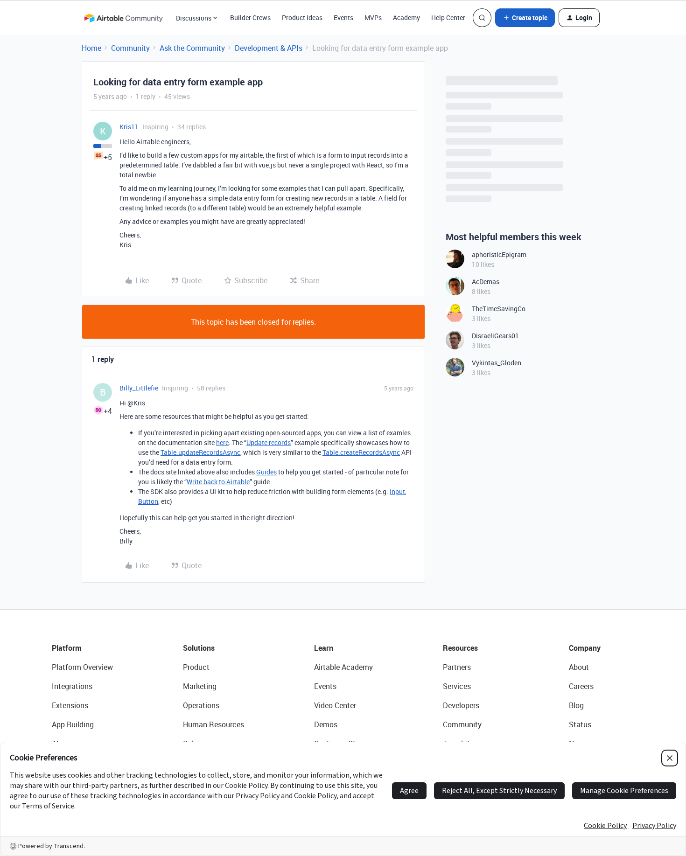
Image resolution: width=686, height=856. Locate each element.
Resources (460, 648)
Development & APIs (268, 48)
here (222, 442)
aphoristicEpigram (499, 254)
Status (580, 724)
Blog (576, 705)
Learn (323, 648)
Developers (461, 705)
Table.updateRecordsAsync (200, 452)
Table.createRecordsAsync (361, 452)
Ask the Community (192, 48)
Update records (268, 442)
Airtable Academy (343, 667)
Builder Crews (250, 17)
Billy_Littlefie (138, 387)
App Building (73, 724)
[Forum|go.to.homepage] (123, 17)
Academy (406, 17)
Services (457, 686)
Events (343, 17)
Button (148, 501)
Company (585, 648)
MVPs (373, 17)
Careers (581, 686)
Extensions (70, 705)
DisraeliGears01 (495, 335)
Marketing (200, 686)
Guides (266, 471)
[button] (525, 17)
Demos (325, 724)
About (579, 667)
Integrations (72, 686)
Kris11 (129, 126)
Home (91, 48)
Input (397, 491)
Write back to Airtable (218, 481)
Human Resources (213, 724)
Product (196, 667)
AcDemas (485, 281)
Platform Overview (82, 667)
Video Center (335, 705)
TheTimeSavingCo (498, 308)
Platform (67, 648)
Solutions (199, 648)
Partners (457, 667)
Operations (201, 705)
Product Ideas (302, 17)
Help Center (448, 17)
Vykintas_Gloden (496, 362)
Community (130, 48)
